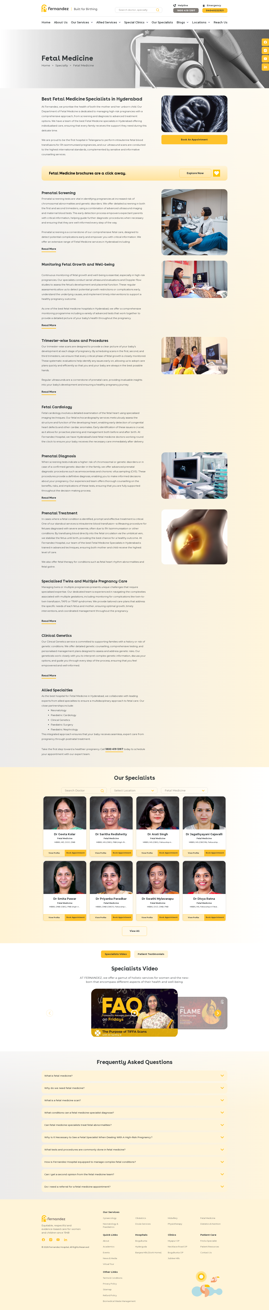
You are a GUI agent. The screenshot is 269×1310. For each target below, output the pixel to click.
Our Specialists (162, 22)
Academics (108, 1246)
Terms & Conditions (112, 1278)
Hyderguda (141, 1246)
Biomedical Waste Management (119, 1301)
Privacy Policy (110, 1283)
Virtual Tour (108, 1264)
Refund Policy (110, 1295)
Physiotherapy (175, 1224)
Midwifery (172, 1218)
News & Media (110, 1258)
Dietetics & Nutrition (210, 1224)
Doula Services (143, 1224)
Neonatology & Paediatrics (110, 1225)
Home (46, 22)
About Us (61, 22)
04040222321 (215, 10)
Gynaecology (109, 1218)
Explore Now (195, 173)
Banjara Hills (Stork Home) (148, 1252)
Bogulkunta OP (175, 1252)
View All (134, 930)
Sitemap (107, 1289)
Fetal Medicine (207, 1218)
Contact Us (206, 1252)
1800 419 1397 (186, 10)
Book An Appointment (194, 139)
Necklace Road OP (177, 1246)
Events (106, 1252)
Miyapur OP (173, 1241)
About (106, 1241)
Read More (49, 248)
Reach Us (220, 22)
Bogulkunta (141, 1241)
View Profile (54, 853)
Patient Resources (209, 1246)
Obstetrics (140, 1218)
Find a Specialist (208, 1241)
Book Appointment (75, 853)
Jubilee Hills (173, 1258)
